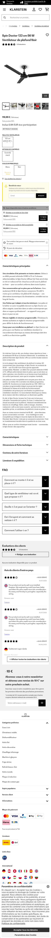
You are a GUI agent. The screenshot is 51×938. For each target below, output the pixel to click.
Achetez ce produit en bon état (17, 213)
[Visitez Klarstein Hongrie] (14, 877)
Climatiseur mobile (9, 732)
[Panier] (47, 9)
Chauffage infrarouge (10, 752)
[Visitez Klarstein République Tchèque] (9, 877)
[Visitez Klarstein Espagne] (31, 871)
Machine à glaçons (9, 757)
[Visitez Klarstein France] (20, 871)
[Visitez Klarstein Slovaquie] (3, 877)
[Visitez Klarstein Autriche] (9, 871)
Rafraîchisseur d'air (9, 767)
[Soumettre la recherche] (5, 17)
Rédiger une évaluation (26, 554)
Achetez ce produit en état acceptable (19, 225)
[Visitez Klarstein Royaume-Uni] (36, 871)
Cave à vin (6, 727)
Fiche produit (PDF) (8, 121)
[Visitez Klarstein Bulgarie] (36, 877)
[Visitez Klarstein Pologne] (20, 877)
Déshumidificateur (9, 737)
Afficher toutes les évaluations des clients (28, 659)
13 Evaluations (21, 44)
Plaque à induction (9, 777)
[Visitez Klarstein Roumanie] (31, 877)
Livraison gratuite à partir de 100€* (34, 2)
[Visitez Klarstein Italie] (25, 871)
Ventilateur (26, 26)
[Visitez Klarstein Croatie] (25, 877)
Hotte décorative (8, 747)
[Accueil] (5, 26)
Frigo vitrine (6, 762)
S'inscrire (41, 195)
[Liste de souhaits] (40, 9)
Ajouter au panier (43, 218)
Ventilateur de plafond (42, 26)
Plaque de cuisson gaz (10, 782)
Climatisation (13, 26)
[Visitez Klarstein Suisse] (14, 871)
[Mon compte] (34, 9)
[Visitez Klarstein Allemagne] (3, 871)
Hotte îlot (6, 742)
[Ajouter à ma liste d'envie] (47, 34)
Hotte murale (7, 772)
